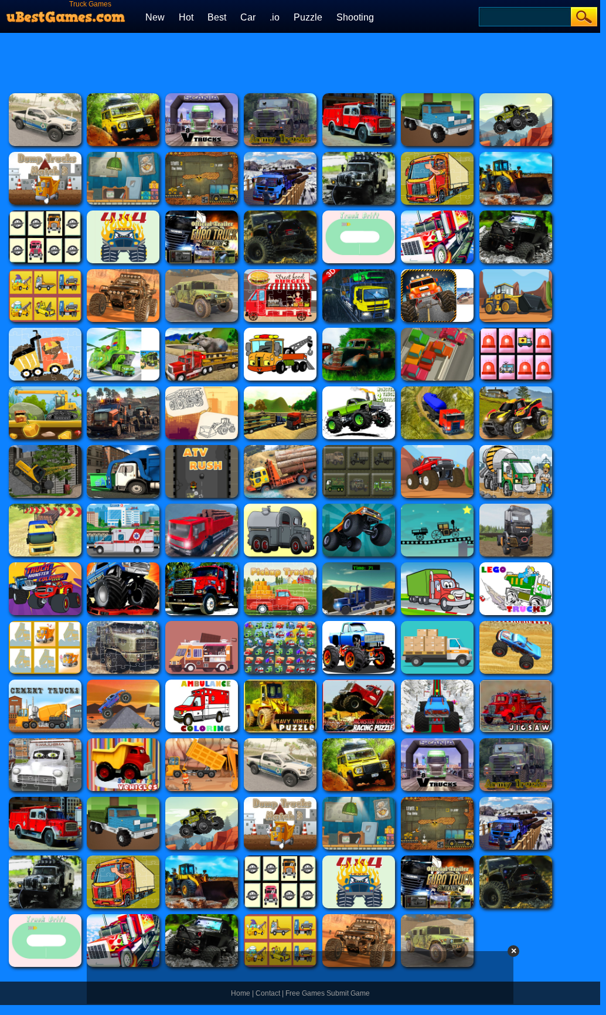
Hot (186, 17)
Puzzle (308, 17)
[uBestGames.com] (66, 13)
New (155, 17)
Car (248, 17)
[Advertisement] (300, 61)
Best (216, 17)
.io (275, 17)
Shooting (355, 17)
